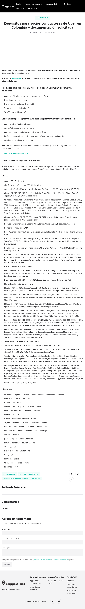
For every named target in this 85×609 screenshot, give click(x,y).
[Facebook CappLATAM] (59, 601)
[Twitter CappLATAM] (52, 601)
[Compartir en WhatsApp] (71, 479)
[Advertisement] (42, 52)
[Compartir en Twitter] (77, 474)
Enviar (7, 564)
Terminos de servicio (60, 560)
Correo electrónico (9, 538)
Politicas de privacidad (42, 560)
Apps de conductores (29, 474)
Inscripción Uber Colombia (16, 479)
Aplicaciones (42, 18)
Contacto (70, 581)
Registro (36, 479)
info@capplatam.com (11, 589)
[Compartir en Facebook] (71, 474)
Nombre (5, 529)
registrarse (16, 78)
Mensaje (5, 547)
